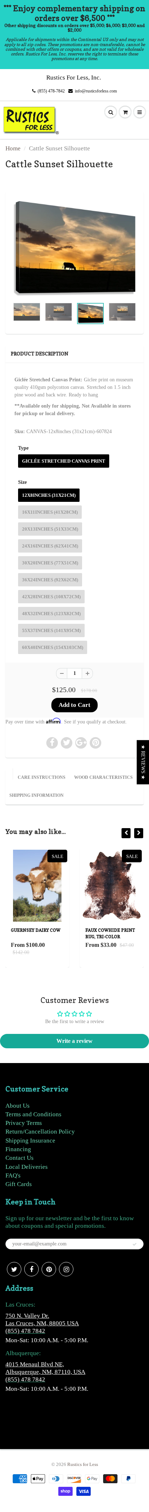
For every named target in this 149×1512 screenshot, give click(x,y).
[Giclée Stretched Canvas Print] (74, 249)
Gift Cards (18, 1184)
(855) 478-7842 (51, 91)
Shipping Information (36, 795)
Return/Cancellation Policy (40, 1131)
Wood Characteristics (103, 777)
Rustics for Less (82, 1464)
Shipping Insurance (30, 1140)
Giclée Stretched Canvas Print (63, 461)
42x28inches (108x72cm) (51, 596)
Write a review (74, 1041)
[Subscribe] (134, 1244)
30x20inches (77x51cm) (50, 563)
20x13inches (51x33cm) (50, 529)
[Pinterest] (49, 1269)
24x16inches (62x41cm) (50, 546)
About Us (17, 1105)
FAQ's (13, 1175)
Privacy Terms (23, 1123)
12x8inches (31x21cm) (49, 495)
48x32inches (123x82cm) (51, 613)
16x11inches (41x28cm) (50, 512)
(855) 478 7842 (25, 1330)
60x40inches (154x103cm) (52, 647)
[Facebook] (31, 1269)
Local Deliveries (26, 1166)
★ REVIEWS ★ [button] (143, 762)
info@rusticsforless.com (96, 91)
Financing (18, 1149)
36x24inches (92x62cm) (50, 579)
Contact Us (19, 1157)
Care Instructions (41, 777)
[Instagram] (66, 1269)
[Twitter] (14, 1269)
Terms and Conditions (33, 1114)
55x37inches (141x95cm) (51, 630)
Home (13, 148)
